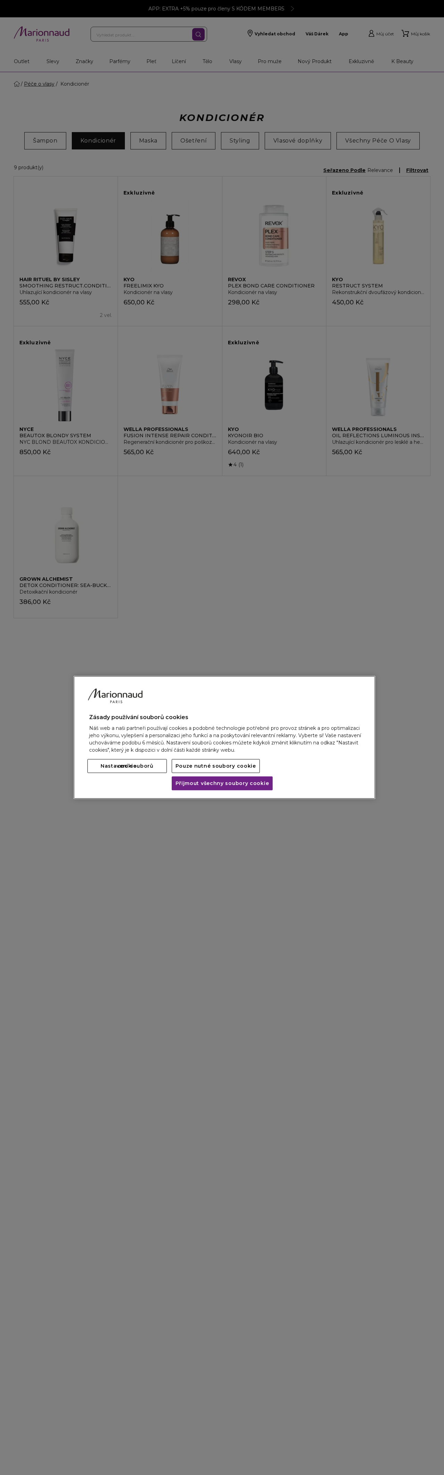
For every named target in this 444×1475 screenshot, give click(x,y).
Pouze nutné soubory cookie (216, 766)
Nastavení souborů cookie (127, 766)
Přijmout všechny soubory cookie (222, 783)
